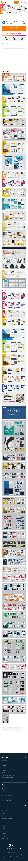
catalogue (9, 781)
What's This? (15, 43)
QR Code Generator (6, 833)
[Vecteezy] (2, 2)
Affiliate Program (6, 845)
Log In (21, 2)
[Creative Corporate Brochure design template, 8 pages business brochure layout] (13, 147)
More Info (5, 46)
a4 (3, 781)
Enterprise (4, 820)
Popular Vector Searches (7, 848)
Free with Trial (14, 28)
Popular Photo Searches (7, 850)
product (17, 781)
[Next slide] (22, 781)
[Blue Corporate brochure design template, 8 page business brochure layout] (13, 88)
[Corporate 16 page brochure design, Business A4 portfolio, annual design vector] (13, 174)
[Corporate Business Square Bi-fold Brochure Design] (13, 263)
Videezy (4, 818)
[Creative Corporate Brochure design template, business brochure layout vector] (13, 183)
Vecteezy (4, 815)
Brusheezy (4, 813)
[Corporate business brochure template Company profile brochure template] (13, 77)
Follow (23, 23)
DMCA (3, 843)
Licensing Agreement (7, 841)
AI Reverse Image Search (8, 828)
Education (4, 823)
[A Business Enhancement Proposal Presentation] (13, 398)
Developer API (5, 825)
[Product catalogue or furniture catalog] (13, 215)
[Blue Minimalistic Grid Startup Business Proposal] (13, 412)
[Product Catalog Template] (13, 122)
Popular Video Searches (7, 853)
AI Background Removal (7, 830)
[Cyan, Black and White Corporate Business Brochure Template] (13, 162)
